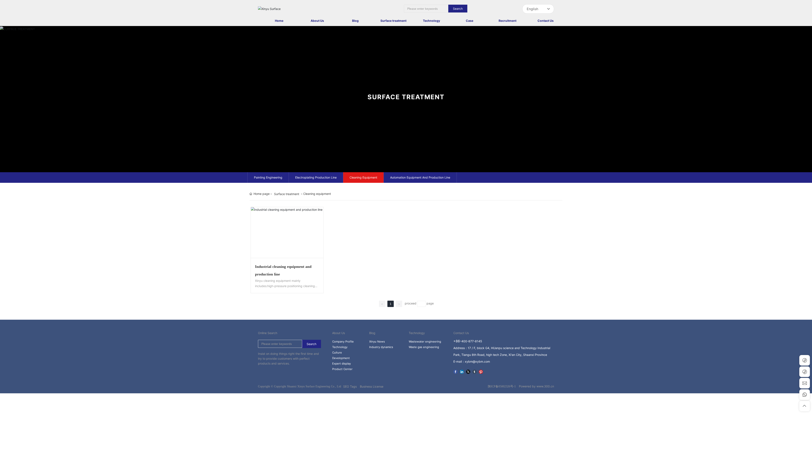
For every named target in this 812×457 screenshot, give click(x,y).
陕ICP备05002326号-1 (502, 386)
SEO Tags (350, 386)
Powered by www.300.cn (536, 386)
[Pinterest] (481, 371)
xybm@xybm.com (477, 361)
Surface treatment (286, 194)
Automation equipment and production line (420, 177)
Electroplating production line (316, 177)
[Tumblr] (474, 371)
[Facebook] (455, 371)
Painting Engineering (268, 177)
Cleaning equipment (363, 177)
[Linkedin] (462, 371)
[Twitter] (468, 371)
